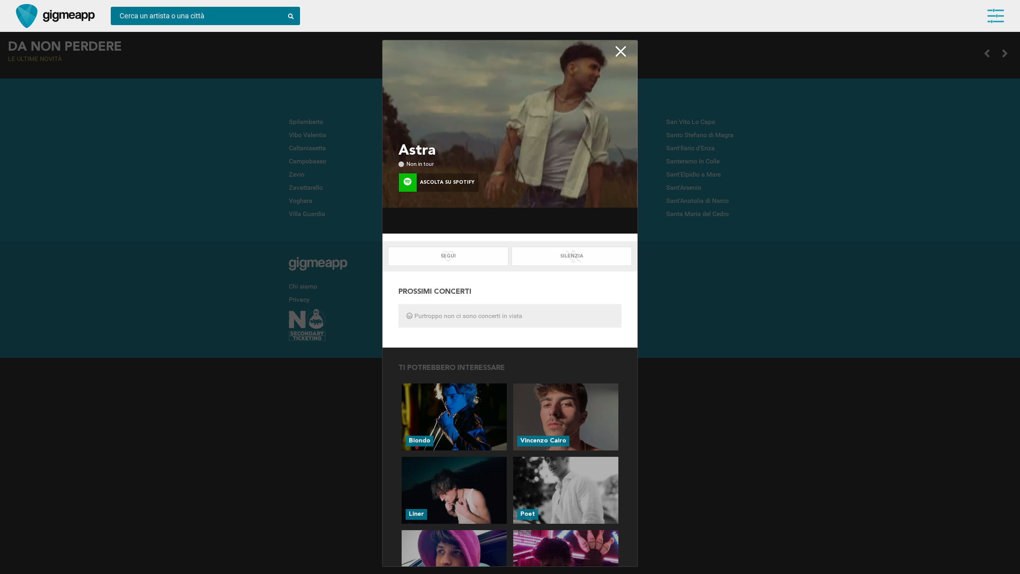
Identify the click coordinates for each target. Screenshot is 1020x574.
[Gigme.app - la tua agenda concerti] (26, 16)
